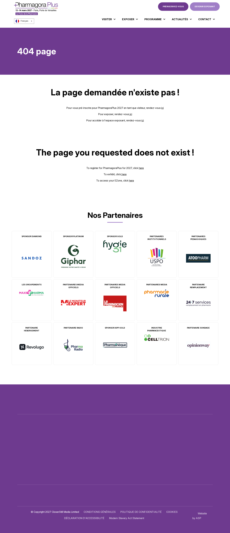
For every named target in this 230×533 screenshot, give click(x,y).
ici (162, 107)
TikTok (210, 445)
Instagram (203, 445)
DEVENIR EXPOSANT (205, 6)
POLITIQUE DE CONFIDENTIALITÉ (141, 511)
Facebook (189, 445)
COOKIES (172, 511)
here (141, 168)
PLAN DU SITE (119, 470)
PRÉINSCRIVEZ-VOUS (173, 6)
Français (24, 21)
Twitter (183, 445)
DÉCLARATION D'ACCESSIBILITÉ (84, 518)
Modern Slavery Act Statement (126, 518)
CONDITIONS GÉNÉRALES (100, 511)
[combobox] (24, 21)
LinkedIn (196, 445)
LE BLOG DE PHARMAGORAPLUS (130, 457)
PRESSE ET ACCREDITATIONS (128, 464)
